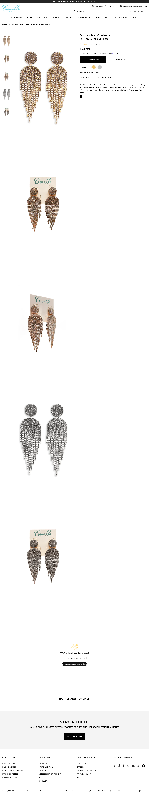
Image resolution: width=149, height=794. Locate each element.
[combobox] (99, 11)
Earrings (117, 85)
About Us (43, 763)
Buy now (120, 59)
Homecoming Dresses (12, 770)
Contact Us (82, 763)
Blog (145, 6)
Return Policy (104, 77)
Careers (81, 767)
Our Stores (99, 6)
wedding (122, 90)
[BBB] (143, 767)
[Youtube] (133, 767)
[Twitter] (138, 767)
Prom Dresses (9, 767)
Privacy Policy (84, 774)
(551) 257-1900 (113, 6)
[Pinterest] (128, 767)
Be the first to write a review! (74, 664)
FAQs (79, 777)
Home (4, 24)
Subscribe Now (74, 736)
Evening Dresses (10, 774)
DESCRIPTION (85, 77)
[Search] (74, 11)
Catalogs (43, 770)
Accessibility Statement (50, 774)
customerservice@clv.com (132, 6)
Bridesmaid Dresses (12, 777)
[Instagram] (114, 767)
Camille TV (43, 781)
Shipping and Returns (87, 770)
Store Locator (46, 767)
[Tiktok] (119, 767)
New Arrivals (8, 763)
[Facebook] (123, 767)
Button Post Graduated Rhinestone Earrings (31, 24)
